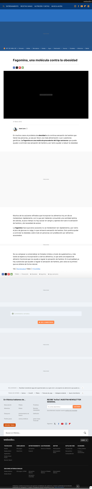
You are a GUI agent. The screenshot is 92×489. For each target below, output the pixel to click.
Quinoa (24, 393)
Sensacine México (31, 472)
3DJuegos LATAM (21, 471)
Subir (83, 440)
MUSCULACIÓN (56, 6)
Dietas (20, 408)
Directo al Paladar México (46, 472)
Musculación (7, 405)
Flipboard (85, 6)
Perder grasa (8, 418)
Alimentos (80, 48)
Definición (36, 413)
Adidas (28, 48)
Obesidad (34, 274)
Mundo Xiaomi (8, 460)
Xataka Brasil (7, 474)
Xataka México (8, 471)
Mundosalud (21, 269)
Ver (47, 322)
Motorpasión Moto (56, 451)
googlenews (88, 6)
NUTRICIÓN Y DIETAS (41, 6)
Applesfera (7, 453)
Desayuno (7, 413)
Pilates (38, 393)
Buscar (85, 433)
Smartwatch (57, 48)
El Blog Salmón (82, 448)
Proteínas (36, 405)
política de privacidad (71, 410)
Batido (87, 48)
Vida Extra (19, 451)
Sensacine (31, 448)
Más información (59, 487)
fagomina (43, 274)
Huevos (65, 48)
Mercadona (36, 48)
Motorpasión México (56, 472)
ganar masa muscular (36, 419)
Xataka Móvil (7, 451)
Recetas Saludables (36, 409)
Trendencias (68, 448)
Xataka (6, 448)
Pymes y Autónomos (81, 451)
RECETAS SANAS (26, 6)
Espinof (31, 451)
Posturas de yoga (47, 393)
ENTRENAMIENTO (12, 6)
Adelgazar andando (60, 393)
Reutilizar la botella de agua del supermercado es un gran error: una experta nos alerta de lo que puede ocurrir (50, 388)
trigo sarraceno (53, 274)
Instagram (75, 6)
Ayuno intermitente (74, 393)
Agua (49, 48)
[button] (23, 128)
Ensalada (72, 48)
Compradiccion (69, 453)
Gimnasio (21, 48)
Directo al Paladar (46, 448)
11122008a (36, 269)
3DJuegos (19, 448)
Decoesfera (68, 451)
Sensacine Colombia (31, 476)
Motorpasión (56, 448)
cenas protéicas (23, 418)
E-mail (23, 68)
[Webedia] (88, 1)
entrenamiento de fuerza (24, 414)
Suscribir (77, 406)
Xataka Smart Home (7, 456)
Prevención (25, 274)
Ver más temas (10, 425)
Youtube (82, 6)
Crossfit (30, 393)
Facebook (78, 6)
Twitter (17, 68)
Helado (44, 48)
